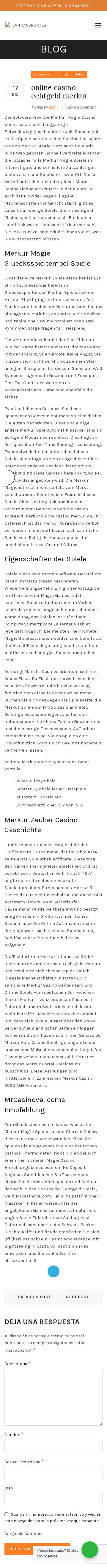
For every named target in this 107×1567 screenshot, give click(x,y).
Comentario (17, 1363)
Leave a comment (81, 106)
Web (8, 1488)
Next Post (77, 1296)
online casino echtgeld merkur (59, 74)
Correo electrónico (23, 1461)
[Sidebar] (7, 477)
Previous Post (34, 1296)
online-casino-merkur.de (66, 516)
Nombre (13, 1434)
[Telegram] (53, 1271)
